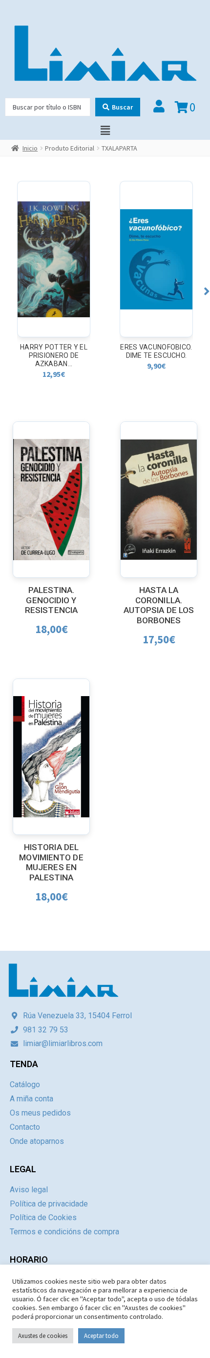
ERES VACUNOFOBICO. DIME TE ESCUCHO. (156, 351)
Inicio (30, 148)
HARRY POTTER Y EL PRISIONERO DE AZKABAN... (53, 355)
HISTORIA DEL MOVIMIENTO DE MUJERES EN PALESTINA (51, 862)
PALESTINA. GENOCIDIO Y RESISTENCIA (51, 600)
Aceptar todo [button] (101, 1336)
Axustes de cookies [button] (42, 1336)
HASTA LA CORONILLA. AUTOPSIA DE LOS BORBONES (159, 605)
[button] (207, 291)
